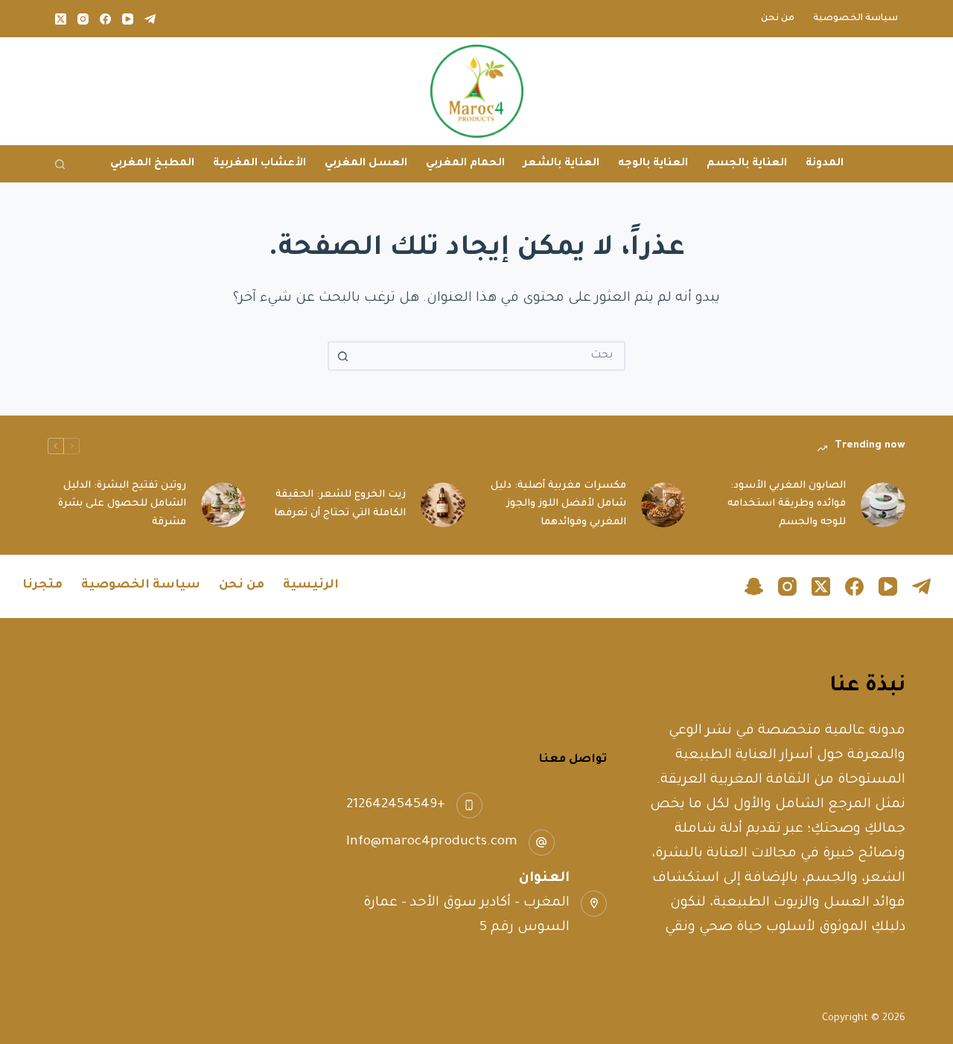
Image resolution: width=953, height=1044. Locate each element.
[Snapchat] (754, 586)
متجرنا (42, 585)
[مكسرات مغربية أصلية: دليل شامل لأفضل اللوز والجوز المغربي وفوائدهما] (663, 505)
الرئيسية (311, 585)
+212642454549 (395, 805)
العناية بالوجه (653, 164)
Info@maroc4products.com (431, 842)
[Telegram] (150, 19)
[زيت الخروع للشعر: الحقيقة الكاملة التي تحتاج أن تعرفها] (443, 505)
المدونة (825, 164)
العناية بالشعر (561, 164)
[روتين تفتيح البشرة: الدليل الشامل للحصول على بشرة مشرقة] (223, 505)
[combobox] (490, 356)
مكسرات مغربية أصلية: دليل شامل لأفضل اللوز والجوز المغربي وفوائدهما (558, 504)
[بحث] (60, 164)
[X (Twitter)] (60, 19)
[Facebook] (105, 19)
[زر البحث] (342, 356)
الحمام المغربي (465, 164)
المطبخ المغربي (152, 164)
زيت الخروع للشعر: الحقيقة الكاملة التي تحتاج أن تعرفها (340, 504)
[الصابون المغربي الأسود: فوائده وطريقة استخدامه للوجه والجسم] (883, 505)
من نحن (777, 18)
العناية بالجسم (747, 164)
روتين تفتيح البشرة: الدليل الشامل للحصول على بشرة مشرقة (122, 504)
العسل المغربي (366, 164)
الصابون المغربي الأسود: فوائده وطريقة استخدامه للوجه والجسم (786, 504)
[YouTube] (127, 19)
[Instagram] (83, 19)
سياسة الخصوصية (855, 18)
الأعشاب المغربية (259, 164)
